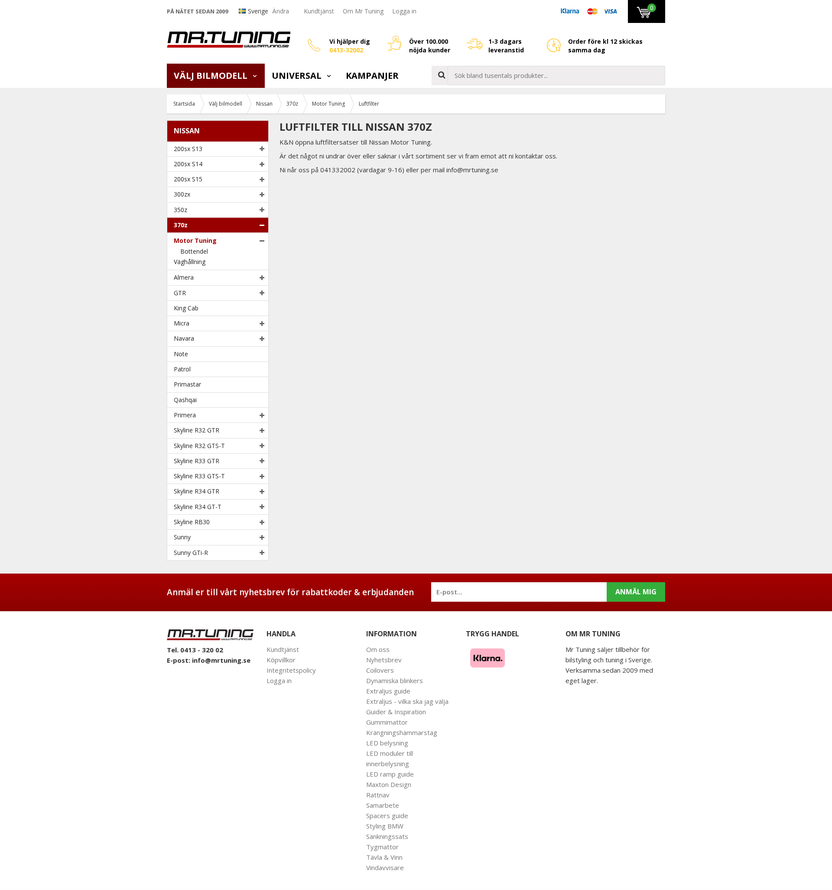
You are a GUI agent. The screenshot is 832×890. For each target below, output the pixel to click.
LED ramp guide (390, 774)
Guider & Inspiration (396, 711)
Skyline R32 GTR (196, 430)
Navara (184, 338)
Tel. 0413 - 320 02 (195, 649)
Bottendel (194, 251)
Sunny (182, 537)
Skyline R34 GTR (196, 491)
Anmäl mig (635, 592)
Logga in (404, 11)
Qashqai (185, 400)
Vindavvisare (385, 867)
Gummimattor (387, 722)
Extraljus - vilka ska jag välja (407, 701)
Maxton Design (388, 784)
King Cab (186, 308)
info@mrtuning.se (221, 660)
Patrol (182, 369)
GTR (180, 293)
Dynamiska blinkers (394, 680)
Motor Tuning (195, 240)
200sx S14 (188, 164)
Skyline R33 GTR (196, 461)
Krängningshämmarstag (401, 732)
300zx (182, 194)
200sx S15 (188, 179)
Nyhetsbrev (384, 659)
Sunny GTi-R (191, 552)
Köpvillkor (281, 659)
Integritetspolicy (291, 670)
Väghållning (189, 262)
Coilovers (380, 670)
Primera (185, 415)
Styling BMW (384, 826)
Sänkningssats (387, 836)
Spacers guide (387, 815)
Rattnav (378, 794)
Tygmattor (382, 846)
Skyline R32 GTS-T (199, 446)
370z (181, 225)
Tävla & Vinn (384, 857)
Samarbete (382, 805)
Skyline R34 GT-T (197, 507)
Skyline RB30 (192, 522)
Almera (184, 277)
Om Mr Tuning (363, 11)
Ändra (280, 11)
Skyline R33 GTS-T (199, 476)
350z (180, 210)
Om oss (378, 649)
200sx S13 (188, 149)
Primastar (187, 384)
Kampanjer (372, 75)
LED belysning (387, 742)
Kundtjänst (319, 11)
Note (181, 354)
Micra (181, 323)
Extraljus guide (388, 691)
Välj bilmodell (212, 75)
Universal (298, 75)
